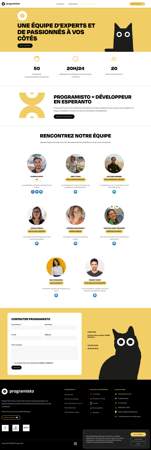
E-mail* (13, 335)
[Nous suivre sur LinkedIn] (41, 192)
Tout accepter (138, 434)
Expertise (60, 4)
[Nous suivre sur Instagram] (33, 192)
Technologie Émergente (127, 412)
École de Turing (99, 398)
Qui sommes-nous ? (88, 4)
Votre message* (16, 345)
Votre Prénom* (16, 324)
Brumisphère (102, 291)
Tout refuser (138, 439)
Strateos (96, 412)
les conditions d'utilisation (44, 363)
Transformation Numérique (129, 416)
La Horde (96, 394)
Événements (123, 398)
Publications (73, 4)
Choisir (138, 444)
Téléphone (48, 335)
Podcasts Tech (124, 407)
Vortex (95, 403)
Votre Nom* (49, 324)
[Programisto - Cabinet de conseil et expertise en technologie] (11, 4)
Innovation (122, 403)
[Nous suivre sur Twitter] (37, 192)
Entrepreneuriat (124, 394)
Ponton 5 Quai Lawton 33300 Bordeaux (99, 336)
